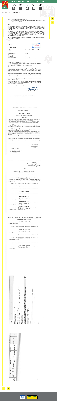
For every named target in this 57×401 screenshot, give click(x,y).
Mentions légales (20, 393)
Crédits (26, 393)
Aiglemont (4, 12)
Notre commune (14, 1)
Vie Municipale (42, 1)
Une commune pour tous (28, 1)
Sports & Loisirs (36, 1)
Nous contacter (37, 393)
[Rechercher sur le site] (52, 1)
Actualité (8, 12)
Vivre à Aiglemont (20, 1)
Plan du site (31, 393)
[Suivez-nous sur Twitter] (54, 4)
